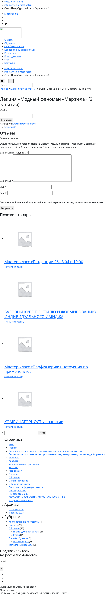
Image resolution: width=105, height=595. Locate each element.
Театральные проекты (21, 500)
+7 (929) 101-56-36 (13, 1)
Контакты (9, 62)
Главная (4, 88)
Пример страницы (18, 493)
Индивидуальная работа (26, 531)
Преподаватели (12, 56)
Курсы (16, 534)
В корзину (6, 119)
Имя (3, 186)
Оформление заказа (19, 483)
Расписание (10, 53)
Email (3, 193)
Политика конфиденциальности (26, 487)
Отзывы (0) (10, 126)
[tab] (54, 127)
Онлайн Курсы (21, 541)
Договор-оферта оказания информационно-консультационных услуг (46, 451)
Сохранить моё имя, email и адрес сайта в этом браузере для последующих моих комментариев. (52, 202)
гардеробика (11, 13)
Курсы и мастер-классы (22, 88)
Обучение (9, 43)
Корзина (13, 460)
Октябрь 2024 (16, 509)
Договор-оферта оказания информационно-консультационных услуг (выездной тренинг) (57, 454)
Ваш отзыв (6, 180)
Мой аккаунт (15, 470)
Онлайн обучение (14, 46)
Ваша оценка (8, 152)
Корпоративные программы (19, 49)
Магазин (13, 467)
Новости (13, 525)
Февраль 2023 (16, 512)
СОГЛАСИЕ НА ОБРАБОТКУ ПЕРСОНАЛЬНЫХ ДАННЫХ (37, 497)
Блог (6, 59)
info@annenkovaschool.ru (18, 4)
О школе (9, 39)
